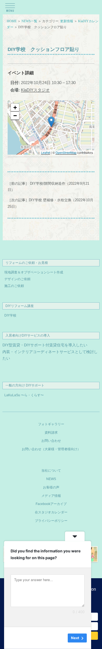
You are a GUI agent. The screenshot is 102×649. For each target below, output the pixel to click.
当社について (51, 470)
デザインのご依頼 (17, 279)
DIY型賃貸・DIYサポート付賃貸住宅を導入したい (44, 345)
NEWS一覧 (29, 21)
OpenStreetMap (65, 152)
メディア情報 (51, 496)
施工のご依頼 (14, 286)
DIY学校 (10, 315)
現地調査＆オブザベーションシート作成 (33, 272)
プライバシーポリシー (51, 521)
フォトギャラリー (51, 424)
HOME (12, 21)
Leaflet (45, 152)
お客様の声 (51, 487)
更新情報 (66, 21)
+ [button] (15, 107)
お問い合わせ (51, 441)
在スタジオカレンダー (51, 512)
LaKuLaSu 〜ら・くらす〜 (24, 395)
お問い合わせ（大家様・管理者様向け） (51, 449)
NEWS (51, 479)
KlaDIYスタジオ (35, 90)
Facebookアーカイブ (51, 504)
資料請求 (51, 432)
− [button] (15, 115)
